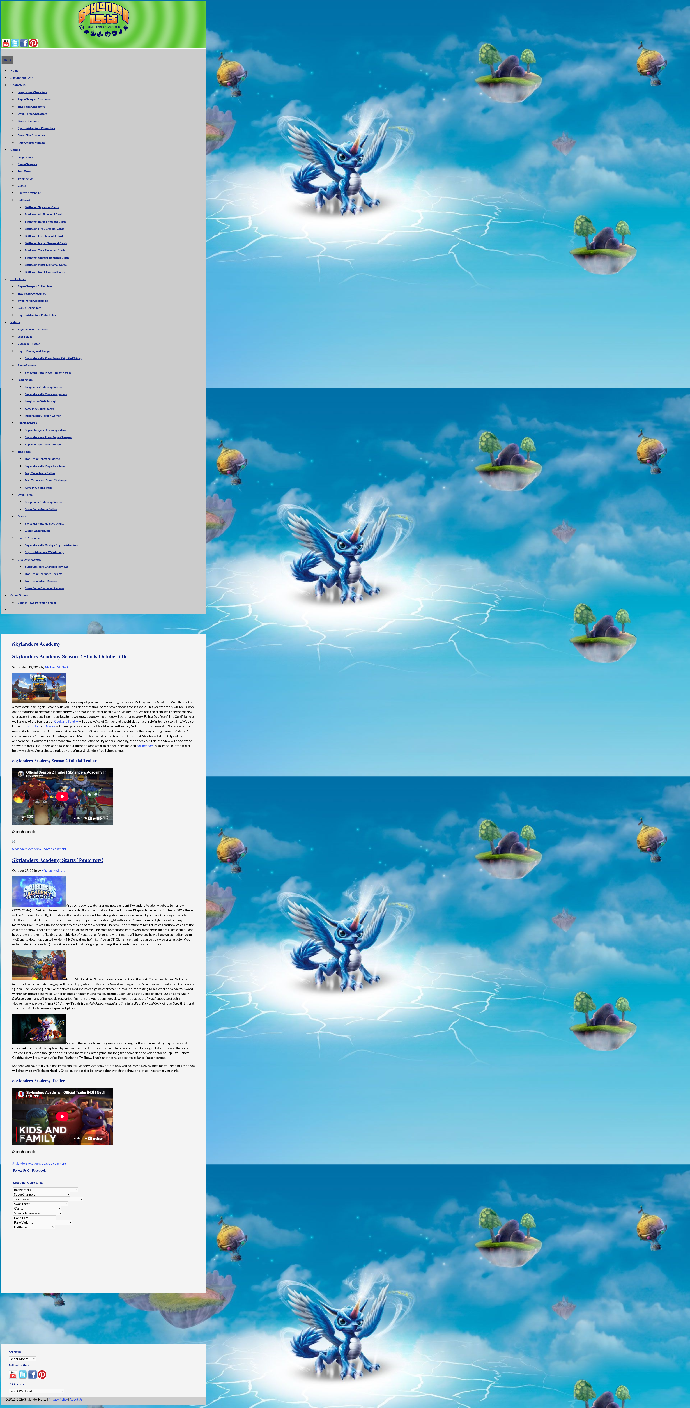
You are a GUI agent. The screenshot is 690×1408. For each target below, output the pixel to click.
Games (15, 149)
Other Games (19, 595)
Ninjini (50, 726)
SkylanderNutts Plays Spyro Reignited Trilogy (53, 358)
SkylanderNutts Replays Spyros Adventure (51, 545)
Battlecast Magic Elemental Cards (46, 243)
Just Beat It (25, 336)
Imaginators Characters (32, 92)
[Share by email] (48, 840)
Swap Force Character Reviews (44, 588)
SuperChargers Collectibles (35, 286)
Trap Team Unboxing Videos (42, 458)
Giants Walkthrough (37, 530)
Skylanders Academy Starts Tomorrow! (57, 858)
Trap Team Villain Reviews (41, 581)
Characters (18, 85)
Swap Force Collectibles (33, 300)
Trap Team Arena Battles (40, 473)
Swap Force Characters (32, 113)
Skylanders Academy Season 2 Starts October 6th (69, 656)
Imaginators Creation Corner (43, 415)
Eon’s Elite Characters (31, 135)
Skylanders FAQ (21, 77)
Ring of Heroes (27, 365)
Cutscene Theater (29, 343)
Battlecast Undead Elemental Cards (47, 257)
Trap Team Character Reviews (43, 573)
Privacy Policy (58, 1400)
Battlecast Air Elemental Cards (44, 214)
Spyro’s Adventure (29, 192)
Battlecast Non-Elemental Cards (45, 272)
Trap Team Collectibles (32, 293)
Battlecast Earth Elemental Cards (45, 221)
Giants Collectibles (29, 307)
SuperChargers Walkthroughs (43, 444)
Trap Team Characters (31, 106)
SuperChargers (27, 164)
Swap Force (25, 178)
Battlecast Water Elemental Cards (46, 264)
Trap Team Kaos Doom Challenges (46, 480)
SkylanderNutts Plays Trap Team (45, 466)
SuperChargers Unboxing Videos (45, 430)
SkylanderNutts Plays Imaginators (46, 394)
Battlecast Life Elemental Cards (44, 236)
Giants (22, 185)
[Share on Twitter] (22, 840)
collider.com (145, 746)
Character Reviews (29, 559)
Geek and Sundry (66, 721)
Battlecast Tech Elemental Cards (45, 250)
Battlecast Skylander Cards (42, 207)
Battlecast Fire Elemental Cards (44, 228)
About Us (76, 1400)
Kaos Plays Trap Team (38, 487)
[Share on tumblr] (42, 840)
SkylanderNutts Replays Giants (44, 523)
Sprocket (33, 726)
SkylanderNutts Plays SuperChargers (48, 437)
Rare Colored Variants (31, 142)
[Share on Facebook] (15, 840)
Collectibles (18, 279)
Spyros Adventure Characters (36, 128)
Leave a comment (54, 847)
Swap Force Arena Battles (41, 509)
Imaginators (25, 157)
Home (14, 70)
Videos (15, 322)
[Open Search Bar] (3, 52)
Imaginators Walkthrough (40, 401)
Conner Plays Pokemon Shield (37, 602)
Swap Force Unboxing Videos (43, 502)
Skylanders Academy (26, 847)
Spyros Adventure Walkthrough (44, 552)
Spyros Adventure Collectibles (37, 315)
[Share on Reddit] (28, 840)
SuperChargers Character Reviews (46, 566)
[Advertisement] (104, 625)
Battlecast (24, 200)
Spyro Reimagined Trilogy (34, 351)
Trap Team (24, 171)
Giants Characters (29, 121)
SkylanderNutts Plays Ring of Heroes (48, 372)
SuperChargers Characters (34, 99)
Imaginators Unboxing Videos (43, 387)
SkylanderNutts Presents (33, 329)
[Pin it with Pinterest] (35, 840)
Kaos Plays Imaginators (39, 408)
